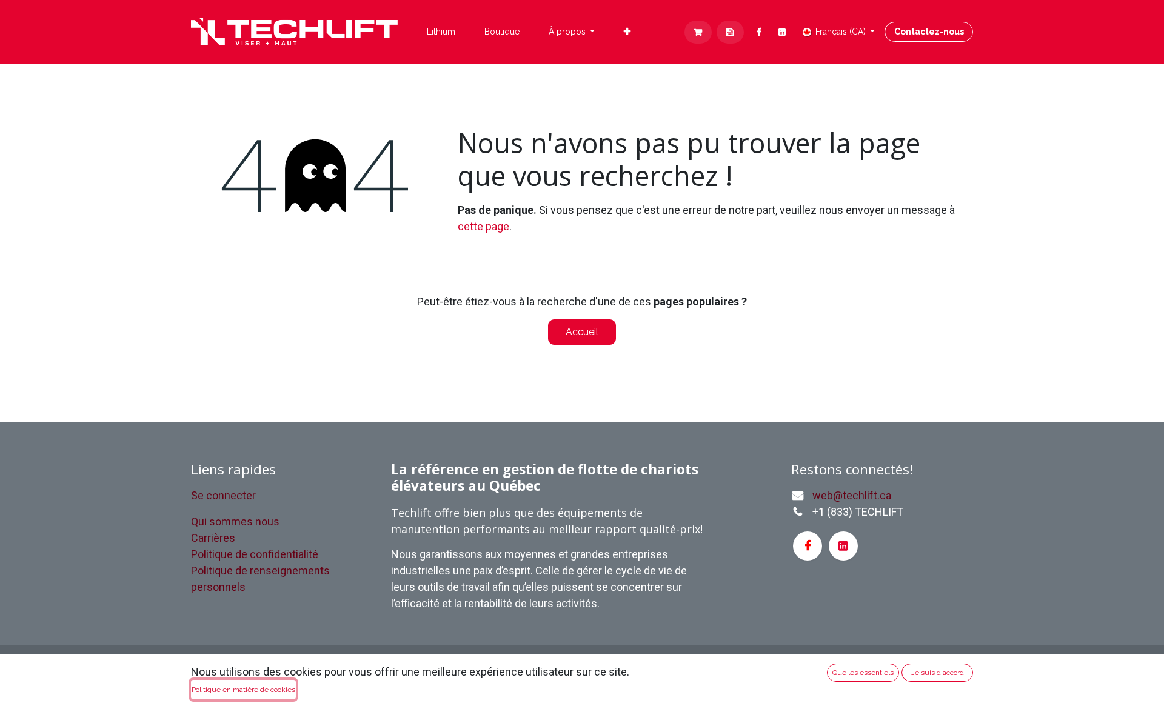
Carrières (213, 537)
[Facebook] (759, 32)
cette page (483, 226)
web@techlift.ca (851, 495)
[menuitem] (441, 32)
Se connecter (223, 495)
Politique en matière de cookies (243, 689)
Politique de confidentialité (254, 554)
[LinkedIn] (782, 32)
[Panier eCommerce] (698, 32)
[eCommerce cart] (730, 32)
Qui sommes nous (235, 521)
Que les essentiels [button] (863, 672)
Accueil (582, 332)
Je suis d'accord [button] (937, 672)
